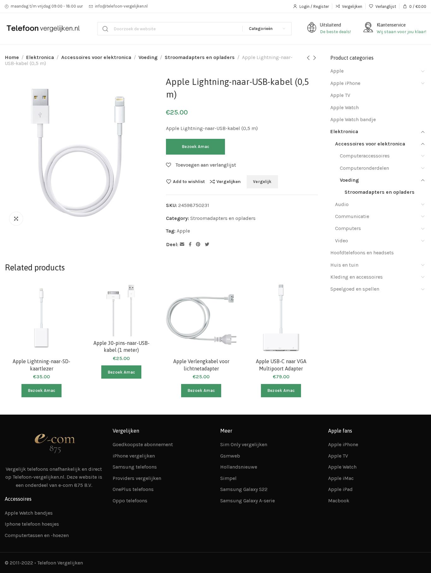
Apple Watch (344, 107)
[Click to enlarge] (16, 218)
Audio (342, 204)
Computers (348, 228)
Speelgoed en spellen (354, 289)
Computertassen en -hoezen (37, 535)
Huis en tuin (344, 265)
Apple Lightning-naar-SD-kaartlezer (41, 364)
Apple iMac (341, 478)
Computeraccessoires (365, 156)
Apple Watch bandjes (29, 513)
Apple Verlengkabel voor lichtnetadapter (201, 364)
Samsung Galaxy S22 (244, 489)
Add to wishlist (189, 181)
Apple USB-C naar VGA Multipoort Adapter (281, 364)
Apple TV (340, 95)
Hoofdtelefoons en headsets (362, 253)
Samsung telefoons (135, 467)
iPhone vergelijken (134, 456)
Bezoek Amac (195, 146)
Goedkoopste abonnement (143, 444)
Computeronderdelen (364, 168)
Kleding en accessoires (356, 277)
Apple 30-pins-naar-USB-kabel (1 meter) (121, 346)
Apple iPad (340, 489)
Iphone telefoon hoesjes (32, 524)
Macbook (338, 501)
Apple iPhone (345, 83)
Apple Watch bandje (353, 119)
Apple (183, 231)
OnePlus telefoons (133, 489)
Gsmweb (230, 456)
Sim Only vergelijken (243, 444)
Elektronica (40, 57)
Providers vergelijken (137, 478)
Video (341, 241)
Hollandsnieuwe (238, 467)
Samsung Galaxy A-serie (247, 501)
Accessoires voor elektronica (96, 57)
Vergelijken (228, 181)
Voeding (148, 57)
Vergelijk (262, 181)
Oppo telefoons (130, 501)
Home (12, 57)
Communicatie (352, 216)
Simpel (228, 478)
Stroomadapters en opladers (200, 57)
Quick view (67, 324)
